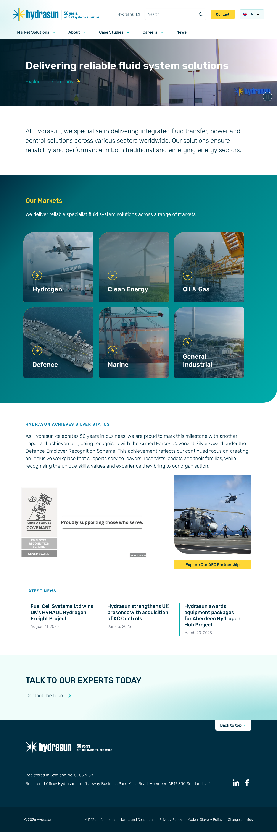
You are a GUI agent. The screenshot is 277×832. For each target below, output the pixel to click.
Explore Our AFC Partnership (212, 564)
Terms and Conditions (137, 819)
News (181, 32)
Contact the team (45, 696)
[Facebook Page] (247, 782)
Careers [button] (150, 32)
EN (251, 14)
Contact (222, 14)
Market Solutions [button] (33, 32)
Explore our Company (50, 81)
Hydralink (125, 14)
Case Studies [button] (111, 32)
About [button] (74, 32)
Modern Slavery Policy (205, 819)
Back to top (231, 725)
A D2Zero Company (100, 819)
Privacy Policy (170, 819)
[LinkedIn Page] (236, 782)
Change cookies (240, 819)
